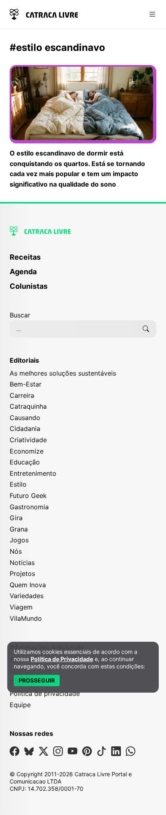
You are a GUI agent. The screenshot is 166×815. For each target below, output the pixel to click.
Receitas (25, 257)
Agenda (23, 271)
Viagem (21, 607)
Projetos (22, 573)
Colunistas (29, 286)
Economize (27, 451)
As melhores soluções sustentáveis (63, 373)
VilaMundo (26, 618)
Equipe (20, 705)
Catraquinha (28, 406)
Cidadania (25, 428)
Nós (16, 551)
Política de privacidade (45, 693)
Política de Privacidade (62, 658)
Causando (25, 418)
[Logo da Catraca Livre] (44, 13)
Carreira (22, 395)
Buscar (20, 315)
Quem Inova (28, 585)
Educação (25, 462)
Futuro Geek (28, 496)
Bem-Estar (26, 384)
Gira (16, 518)
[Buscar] (145, 328)
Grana (19, 529)
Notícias (22, 563)
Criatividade (28, 440)
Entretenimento (33, 473)
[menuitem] (83, 261)
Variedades (27, 596)
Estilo (18, 484)
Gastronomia (29, 507)
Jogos (19, 540)
